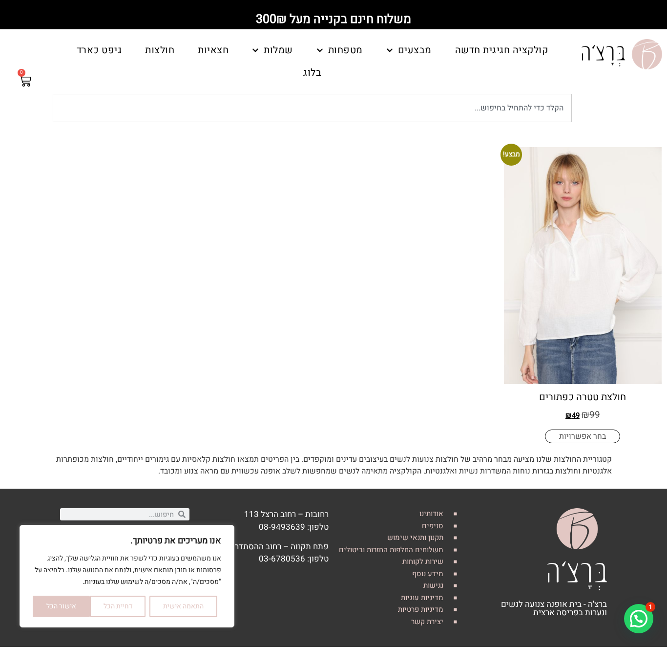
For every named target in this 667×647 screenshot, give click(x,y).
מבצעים (415, 50)
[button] (638, 618)
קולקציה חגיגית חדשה (501, 50)
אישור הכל (61, 606)
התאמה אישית (183, 606)
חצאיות (213, 50)
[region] (127, 576)
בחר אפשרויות (582, 436)
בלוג (312, 72)
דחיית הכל (118, 606)
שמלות (278, 50)
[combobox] (312, 108)
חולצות (159, 50)
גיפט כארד (99, 50)
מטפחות (345, 50)
